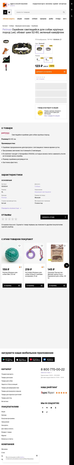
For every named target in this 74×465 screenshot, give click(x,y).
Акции (3, 411)
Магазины (4, 449)
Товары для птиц (6, 398)
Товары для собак (7, 381)
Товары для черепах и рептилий (11, 394)
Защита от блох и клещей (9, 384)
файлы (22, 457)
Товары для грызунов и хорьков (11, 391)
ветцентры (62, 3)
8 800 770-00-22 (53, 369)
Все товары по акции (52, 116)
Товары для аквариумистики (10, 387)
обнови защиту (9, 18)
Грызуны (43, 18)
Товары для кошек (7, 377)
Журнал (3, 435)
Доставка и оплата (7, 428)
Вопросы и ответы (7, 439)
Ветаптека (4, 401)
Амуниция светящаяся (43, 192)
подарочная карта (39, 3)
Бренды (3, 415)
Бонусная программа (8, 418)
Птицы (58, 18)
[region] (34, 19)
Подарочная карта (7, 374)
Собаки (34, 18)
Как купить (4, 425)
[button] (51, 78)
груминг (55, 3)
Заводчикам (5, 422)
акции (19, 18)
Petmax (7, 29)
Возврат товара (6, 432)
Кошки (26, 18)
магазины (49, 3)
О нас (3, 452)
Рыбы (51, 18)
